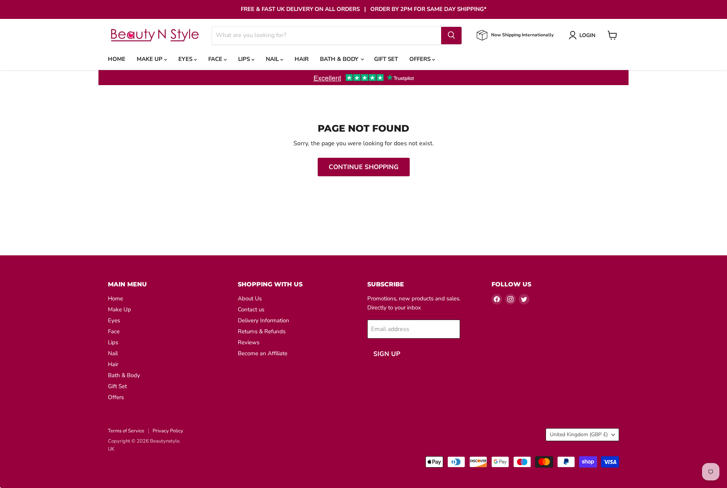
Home (116, 59)
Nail (273, 59)
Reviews (248, 342)
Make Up (150, 59)
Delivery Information (263, 320)
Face (216, 59)
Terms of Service (126, 430)
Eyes (186, 59)
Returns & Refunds (261, 331)
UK (111, 449)
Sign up (386, 354)
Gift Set (386, 59)
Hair (302, 59)
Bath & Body (340, 59)
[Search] (451, 35)
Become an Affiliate (262, 353)
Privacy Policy (168, 430)
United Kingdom (579, 434)
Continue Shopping (364, 167)
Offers (420, 59)
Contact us (251, 309)
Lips (244, 59)
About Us (250, 298)
